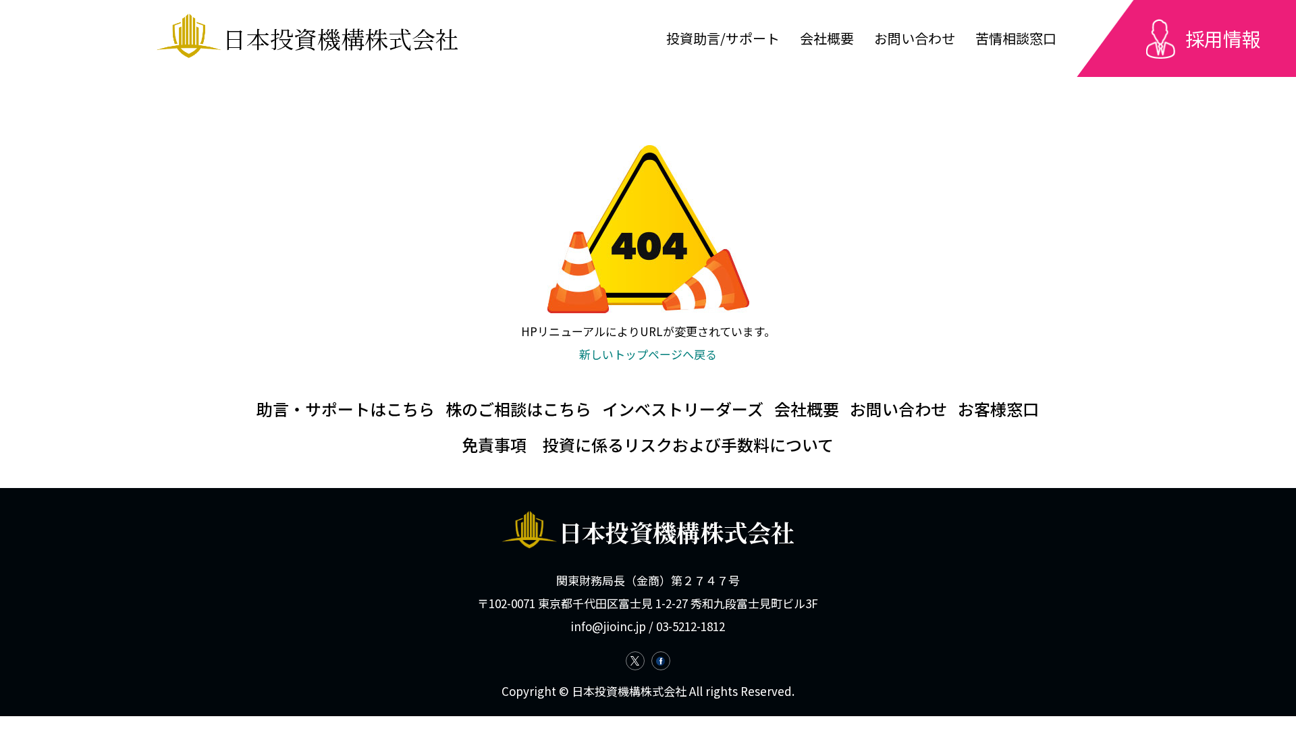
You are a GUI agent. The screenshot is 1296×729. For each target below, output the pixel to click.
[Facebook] (660, 660)
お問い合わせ (914, 38)
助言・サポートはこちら (345, 409)
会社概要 (827, 38)
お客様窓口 (998, 409)
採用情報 (1223, 38)
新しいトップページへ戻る (648, 354)
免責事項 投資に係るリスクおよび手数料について (648, 444)
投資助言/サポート (723, 38)
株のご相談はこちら (518, 409)
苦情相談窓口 (1015, 38)
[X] (635, 660)
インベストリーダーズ (682, 409)
